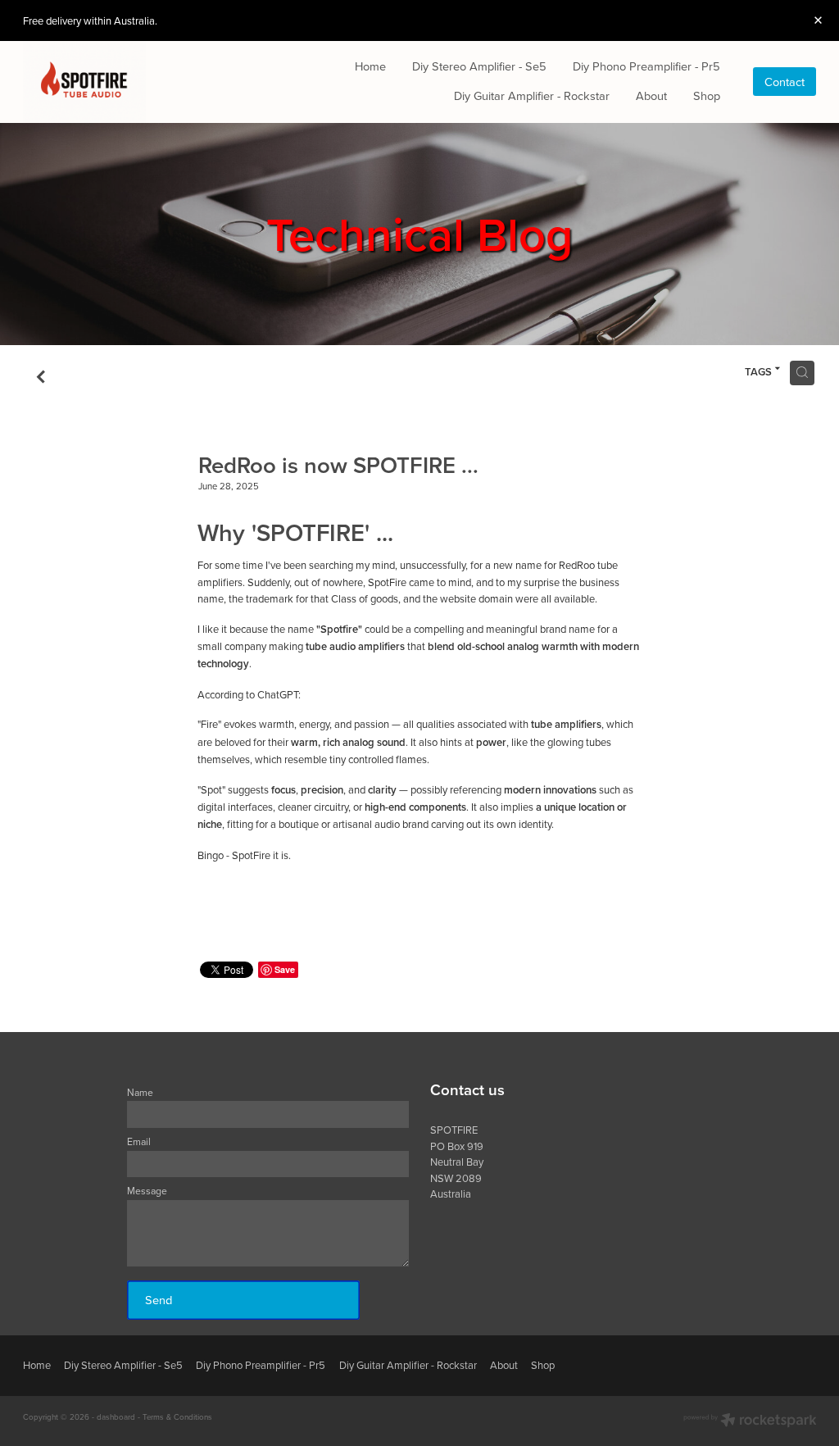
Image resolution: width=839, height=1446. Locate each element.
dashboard (116, 1416)
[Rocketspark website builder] (750, 1421)
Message (147, 1191)
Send (158, 1299)
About (651, 95)
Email (139, 1142)
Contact (784, 81)
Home (370, 66)
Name (140, 1093)
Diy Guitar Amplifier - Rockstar (532, 95)
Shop (706, 95)
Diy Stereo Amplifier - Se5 (479, 66)
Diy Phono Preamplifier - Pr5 (646, 66)
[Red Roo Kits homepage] (102, 82)
